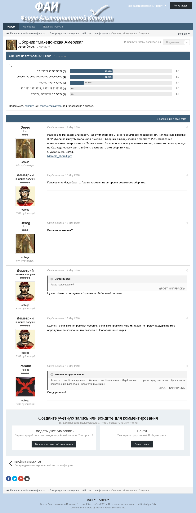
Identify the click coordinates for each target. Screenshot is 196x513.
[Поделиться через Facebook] (8, 478)
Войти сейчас (142, 444)
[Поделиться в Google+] (21, 478)
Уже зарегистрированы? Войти (146, 5)
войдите (29, 106)
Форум (11, 26)
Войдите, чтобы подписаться (144, 42)
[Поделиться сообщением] (187, 127)
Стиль (103, 499)
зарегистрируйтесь (51, 106)
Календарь (29, 26)
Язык (90, 499)
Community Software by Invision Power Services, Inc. (98, 507)
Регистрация (181, 5)
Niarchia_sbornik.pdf (59, 156)
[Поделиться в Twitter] (14, 478)
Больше (183, 33)
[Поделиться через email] (27, 478)
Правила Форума (53, 26)
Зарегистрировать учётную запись (54, 444)
